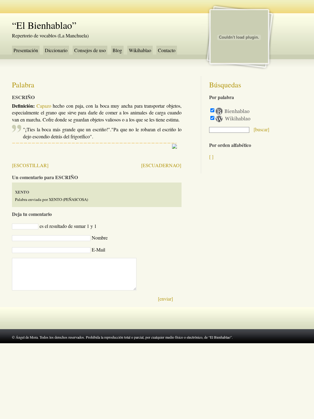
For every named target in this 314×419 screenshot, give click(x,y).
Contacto (166, 50)
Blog (117, 50)
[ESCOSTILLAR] (30, 165)
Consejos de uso (90, 50)
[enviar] (165, 298)
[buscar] (261, 129)
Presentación (25, 50)
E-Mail (98, 249)
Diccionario (56, 50)
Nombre (100, 237)
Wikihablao (140, 50)
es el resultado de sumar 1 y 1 (68, 226)
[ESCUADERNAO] (161, 165)
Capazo (43, 105)
